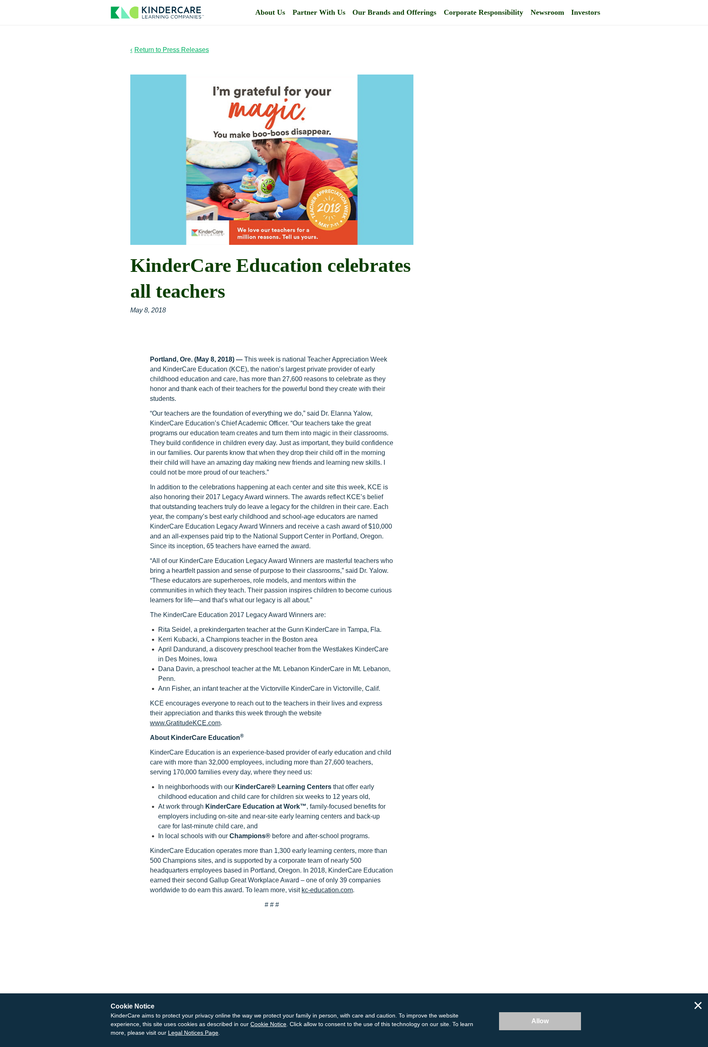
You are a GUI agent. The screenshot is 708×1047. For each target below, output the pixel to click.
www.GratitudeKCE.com (185, 722)
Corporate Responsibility (483, 12)
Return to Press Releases (171, 49)
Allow (540, 1021)
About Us (270, 12)
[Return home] (157, 12)
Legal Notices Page (193, 1032)
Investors (585, 12)
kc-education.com (327, 889)
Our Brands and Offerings (394, 12)
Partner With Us (319, 12)
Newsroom (547, 12)
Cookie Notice (268, 1024)
